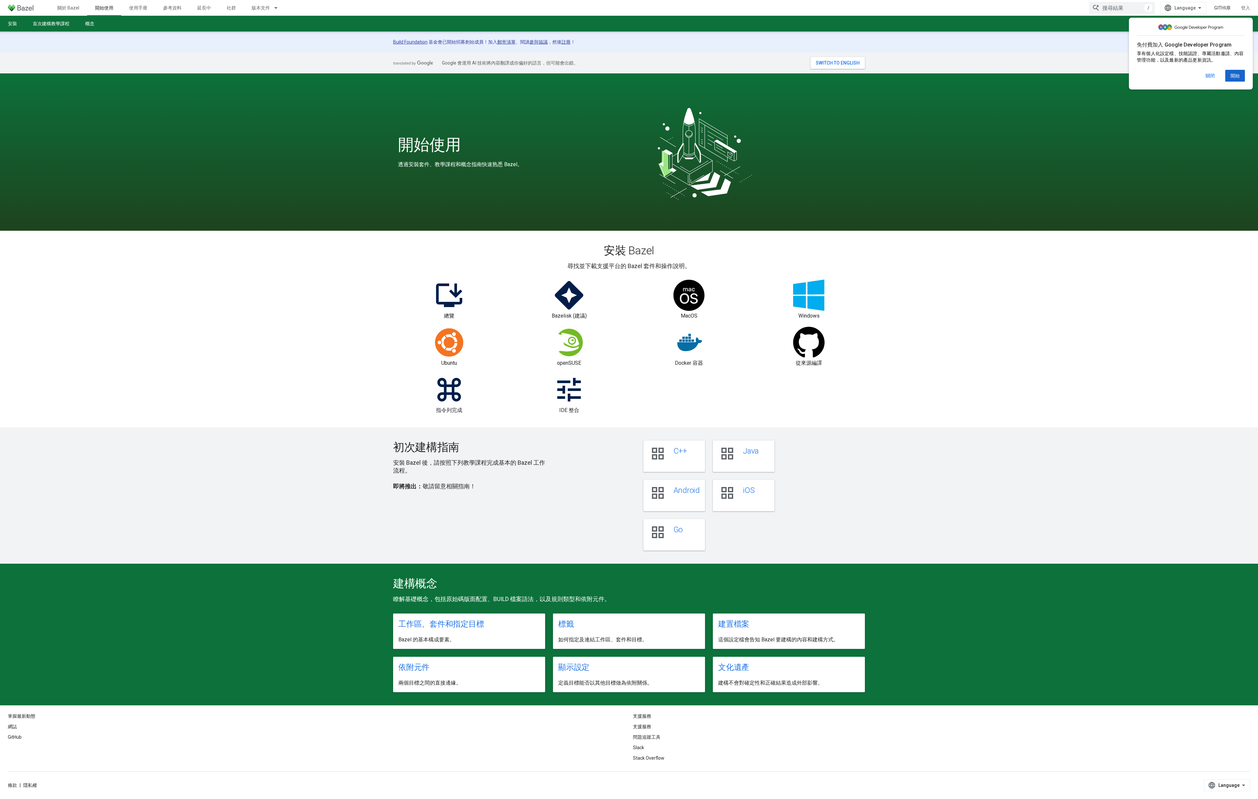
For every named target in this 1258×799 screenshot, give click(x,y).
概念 (89, 23)
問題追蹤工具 (646, 737)
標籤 (566, 624)
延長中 (204, 7)
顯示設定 (573, 667)
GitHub (1222, 7)
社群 (231, 7)
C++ (680, 451)
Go (678, 529)
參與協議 (538, 42)
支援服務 (642, 726)
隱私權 (30, 785)
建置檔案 (733, 624)
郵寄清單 (506, 42)
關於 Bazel (68, 7)
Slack (638, 747)
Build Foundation (410, 42)
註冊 (566, 42)
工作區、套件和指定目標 (441, 624)
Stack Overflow (648, 758)
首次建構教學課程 (51, 23)
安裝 (12, 23)
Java (751, 451)
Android (687, 490)
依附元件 (413, 667)
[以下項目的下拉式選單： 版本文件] (279, 8)
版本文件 (261, 7)
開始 (1235, 75)
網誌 (12, 726)
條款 (12, 785)
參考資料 (172, 7)
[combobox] (1122, 8)
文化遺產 (733, 667)
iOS (748, 490)
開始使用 (104, 7)
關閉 (1210, 75)
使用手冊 (138, 7)
